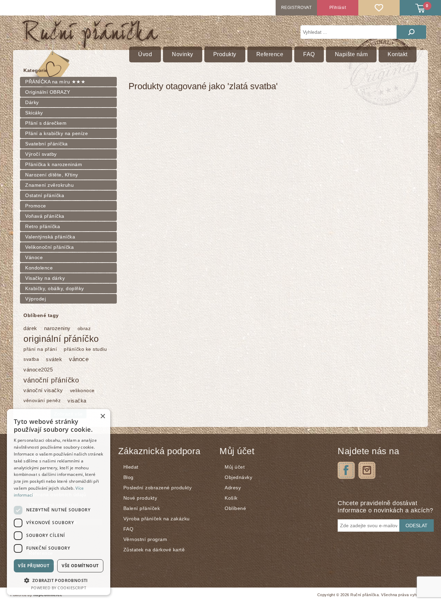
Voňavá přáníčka (44, 216)
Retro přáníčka (42, 226)
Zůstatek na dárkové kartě (154, 549)
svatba (31, 359)
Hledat (411, 32)
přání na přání (40, 349)
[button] (58, 580)
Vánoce (34, 257)
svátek (54, 359)
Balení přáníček (141, 508)
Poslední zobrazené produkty (157, 487)
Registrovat (296, 7)
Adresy (233, 487)
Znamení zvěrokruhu (49, 185)
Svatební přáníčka (46, 143)
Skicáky (34, 112)
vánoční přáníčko (51, 380)
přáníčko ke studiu (85, 349)
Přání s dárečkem (45, 123)
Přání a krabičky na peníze (56, 133)
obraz (84, 328)
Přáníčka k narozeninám (53, 164)
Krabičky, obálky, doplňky (54, 288)
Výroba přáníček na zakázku (156, 518)
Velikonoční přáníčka (49, 247)
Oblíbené (235, 508)
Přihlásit (337, 7)
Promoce (35, 205)
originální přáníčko (61, 339)
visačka (77, 401)
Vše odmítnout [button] (80, 566)
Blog (128, 477)
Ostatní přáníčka (44, 195)
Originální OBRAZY (47, 92)
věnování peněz (42, 400)
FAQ (128, 529)
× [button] (102, 416)
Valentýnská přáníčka (50, 236)
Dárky (32, 102)
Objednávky (238, 477)
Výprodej (35, 299)
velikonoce (82, 390)
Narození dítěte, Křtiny (51, 174)
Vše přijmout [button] (33, 566)
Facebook (346, 470)
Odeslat (417, 525)
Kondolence (39, 268)
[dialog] (58, 502)
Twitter (367, 470)
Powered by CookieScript (58, 587)
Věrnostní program (145, 539)
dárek (30, 328)
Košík (231, 498)
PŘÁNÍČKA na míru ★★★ (55, 81)
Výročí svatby (41, 154)
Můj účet (235, 467)
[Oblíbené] (379, 8)
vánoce (79, 359)
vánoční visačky (43, 390)
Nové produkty (140, 498)
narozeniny (57, 328)
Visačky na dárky (45, 278)
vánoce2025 (38, 370)
